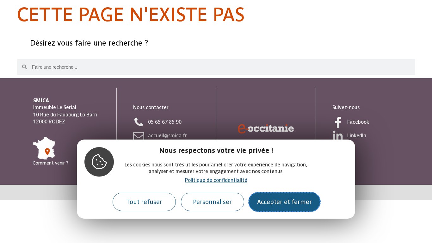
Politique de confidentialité (216, 180)
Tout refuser (144, 202)
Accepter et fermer (284, 202)
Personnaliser (212, 202)
